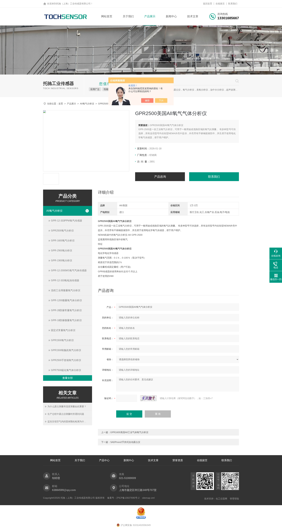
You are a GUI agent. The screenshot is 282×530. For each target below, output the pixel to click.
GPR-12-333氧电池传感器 (65, 280)
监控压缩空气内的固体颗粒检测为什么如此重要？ (69, 421)
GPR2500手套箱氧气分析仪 (66, 360)
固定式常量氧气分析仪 (63, 330)
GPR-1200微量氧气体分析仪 (66, 300)
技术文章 (192, 16)
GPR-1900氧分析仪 (61, 260)
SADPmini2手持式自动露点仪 (125, 442)
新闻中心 (171, 16)
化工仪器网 (221, 498)
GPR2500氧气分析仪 (62, 230)
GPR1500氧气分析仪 (62, 340)
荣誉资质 (177, 460)
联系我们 (232, 3)
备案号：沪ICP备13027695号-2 (123, 497)
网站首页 (106, 16)
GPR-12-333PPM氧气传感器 (66, 220)
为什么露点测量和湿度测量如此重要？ (66, 406)
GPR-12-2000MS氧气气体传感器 (69, 270)
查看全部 (67, 378)
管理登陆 (234, 498)
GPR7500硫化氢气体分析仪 (66, 370)
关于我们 (128, 16)
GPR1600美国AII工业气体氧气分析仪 (129, 432)
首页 (60, 103)
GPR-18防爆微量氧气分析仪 (66, 320)
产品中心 (104, 460)
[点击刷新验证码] (148, 398)
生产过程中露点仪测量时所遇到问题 (65, 414)
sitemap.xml (148, 497)
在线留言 (220, 3)
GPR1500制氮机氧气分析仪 (66, 350)
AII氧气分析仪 (87, 103)
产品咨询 (160, 176)
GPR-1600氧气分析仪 (63, 240)
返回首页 (207, 3)
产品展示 (149, 16)
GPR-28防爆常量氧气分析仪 (66, 310)
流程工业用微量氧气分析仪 (65, 290)
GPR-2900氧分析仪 (61, 250)
